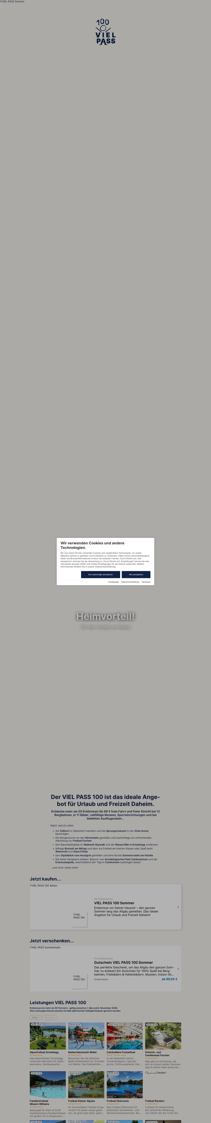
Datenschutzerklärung (130, 582)
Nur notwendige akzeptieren (100, 574)
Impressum (146, 582)
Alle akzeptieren (136, 574)
